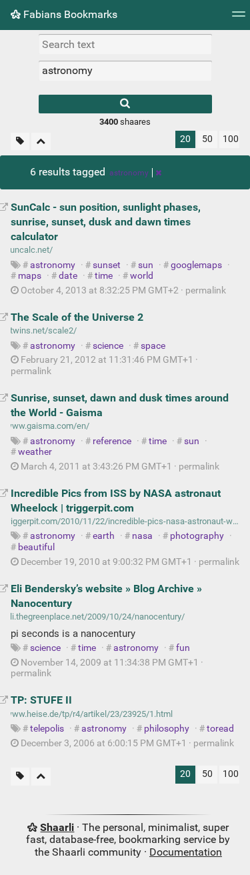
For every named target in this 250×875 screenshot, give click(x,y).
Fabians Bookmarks (69, 14)
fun (183, 648)
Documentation (185, 852)
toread (220, 728)
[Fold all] (41, 142)
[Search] (125, 104)
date (68, 275)
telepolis (47, 728)
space (153, 345)
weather (35, 452)
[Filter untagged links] (20, 142)
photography (197, 536)
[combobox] (125, 71)
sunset (107, 265)
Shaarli (57, 827)
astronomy (129, 172)
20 (185, 139)
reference (112, 441)
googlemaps (196, 265)
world (141, 275)
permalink (122, 290)
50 (207, 139)
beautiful (36, 547)
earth (104, 536)
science (108, 345)
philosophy (166, 728)
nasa (142, 536)
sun (145, 265)
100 (231, 139)
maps (29, 275)
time (104, 275)
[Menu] (238, 18)
